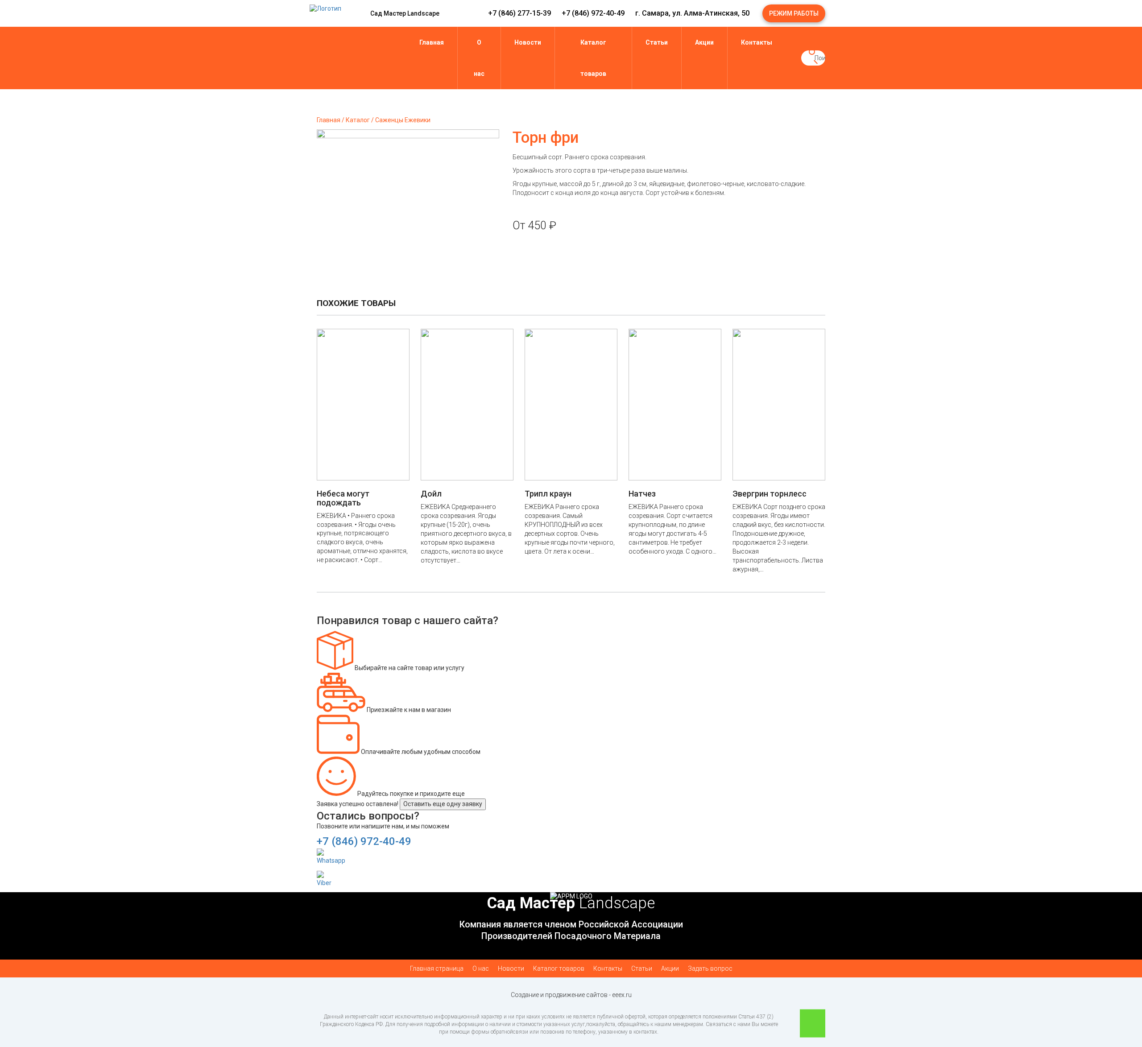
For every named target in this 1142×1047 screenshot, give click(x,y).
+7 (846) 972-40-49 (593, 13)
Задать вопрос (710, 968)
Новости (527, 42)
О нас (479, 58)
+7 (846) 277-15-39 (519, 13)
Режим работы (794, 13)
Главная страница (436, 968)
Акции (704, 42)
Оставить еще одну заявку (442, 803)
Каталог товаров (593, 58)
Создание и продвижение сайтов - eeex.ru (571, 994)
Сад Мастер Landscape (404, 13)
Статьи (656, 42)
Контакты (756, 42)
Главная (431, 42)
